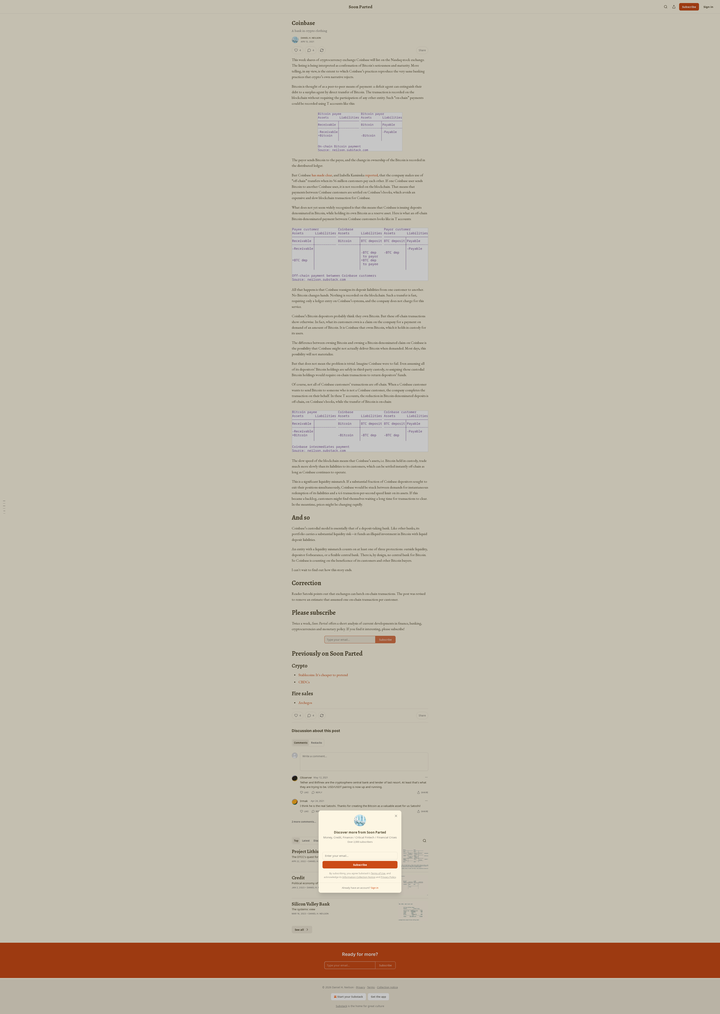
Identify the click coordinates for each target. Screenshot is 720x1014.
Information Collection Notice (358, 877)
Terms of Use (378, 873)
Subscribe (360, 865)
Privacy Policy (388, 877)
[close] (396, 816)
